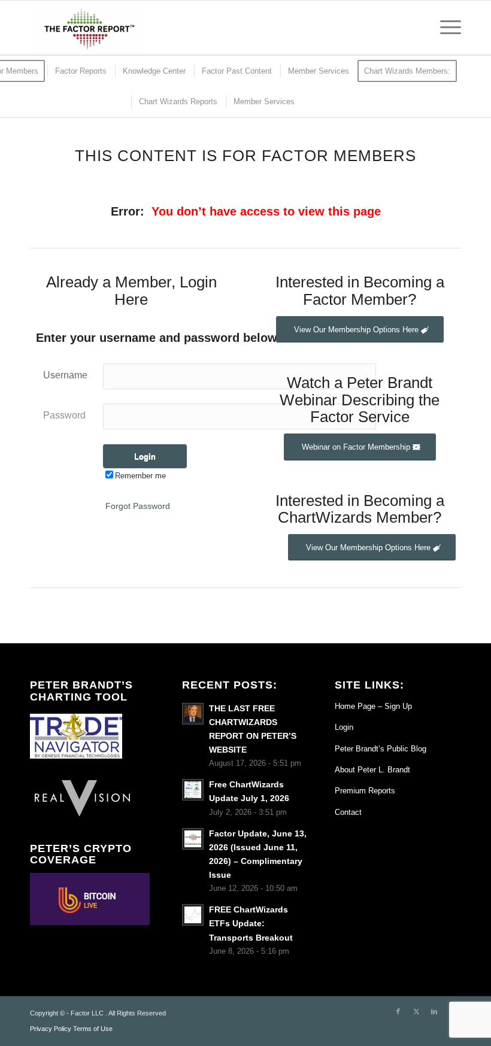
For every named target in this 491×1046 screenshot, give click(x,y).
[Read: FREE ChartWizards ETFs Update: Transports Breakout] (193, 915)
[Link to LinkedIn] (434, 1011)
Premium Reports (365, 790)
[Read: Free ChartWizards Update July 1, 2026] (193, 790)
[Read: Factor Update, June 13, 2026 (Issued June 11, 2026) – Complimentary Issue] (193, 839)
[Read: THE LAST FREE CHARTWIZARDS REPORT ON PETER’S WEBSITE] (193, 713)
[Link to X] (416, 1011)
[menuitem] (444, 27)
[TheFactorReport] (86, 27)
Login (344, 727)
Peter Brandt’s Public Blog (380, 748)
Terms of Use (93, 1028)
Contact (348, 812)
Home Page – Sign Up (373, 706)
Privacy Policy (50, 1028)
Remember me (140, 475)
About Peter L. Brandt (372, 769)
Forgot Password (137, 506)
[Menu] (444, 27)
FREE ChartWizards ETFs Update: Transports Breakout (251, 923)
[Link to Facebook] (398, 1011)
